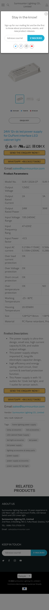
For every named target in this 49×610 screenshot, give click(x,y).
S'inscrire (36, 38)
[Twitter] (15, 46)
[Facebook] (21, 46)
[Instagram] (26, 46)
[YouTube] (32, 46)
